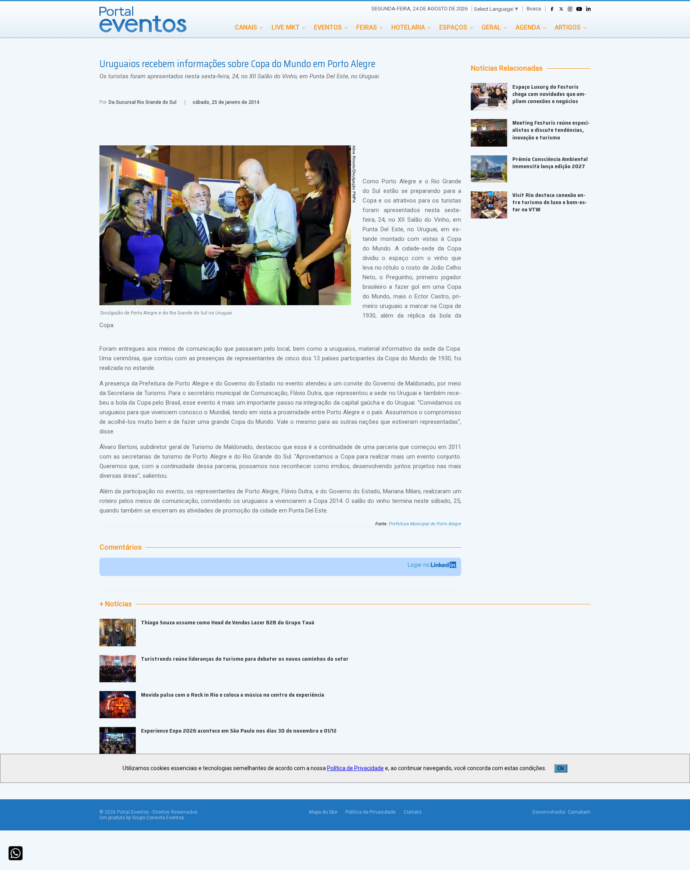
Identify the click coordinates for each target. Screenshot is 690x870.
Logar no (419, 565)
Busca (534, 9)
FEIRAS (366, 27)
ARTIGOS (568, 27)
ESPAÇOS (453, 27)
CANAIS (246, 27)
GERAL (491, 27)
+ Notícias (115, 604)
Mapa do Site (323, 812)
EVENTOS (328, 27)
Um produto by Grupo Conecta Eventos (141, 817)
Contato (412, 812)
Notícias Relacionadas (507, 68)
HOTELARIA (408, 27)
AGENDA (528, 27)
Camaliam (579, 812)
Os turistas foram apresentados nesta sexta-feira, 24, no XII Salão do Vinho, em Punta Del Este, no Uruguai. (240, 76)
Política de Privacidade (370, 812)
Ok (560, 768)
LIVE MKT (285, 27)
